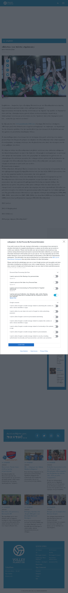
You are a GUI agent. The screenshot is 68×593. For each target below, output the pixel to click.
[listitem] (34, 272)
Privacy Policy (44, 351)
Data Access (34, 351)
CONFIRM (21, 344)
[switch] (56, 276)
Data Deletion (24, 351)
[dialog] (34, 296)
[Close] (64, 242)
